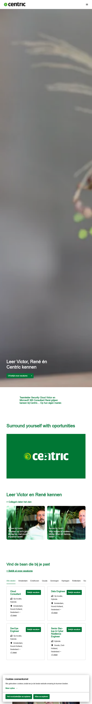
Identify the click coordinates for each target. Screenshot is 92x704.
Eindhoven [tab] (34, 581)
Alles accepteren (41, 696)
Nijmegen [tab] (65, 581)
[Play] (46, 456)
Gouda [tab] (44, 581)
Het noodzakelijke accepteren (19, 696)
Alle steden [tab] (11, 581)
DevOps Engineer (14, 629)
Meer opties (10, 688)
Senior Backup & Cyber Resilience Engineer (57, 632)
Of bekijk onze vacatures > (20, 376)
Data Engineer (58, 591)
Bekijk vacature (33, 592)
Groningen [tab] (54, 581)
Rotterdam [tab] (76, 581)
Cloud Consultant (15, 592)
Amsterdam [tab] (22, 581)
